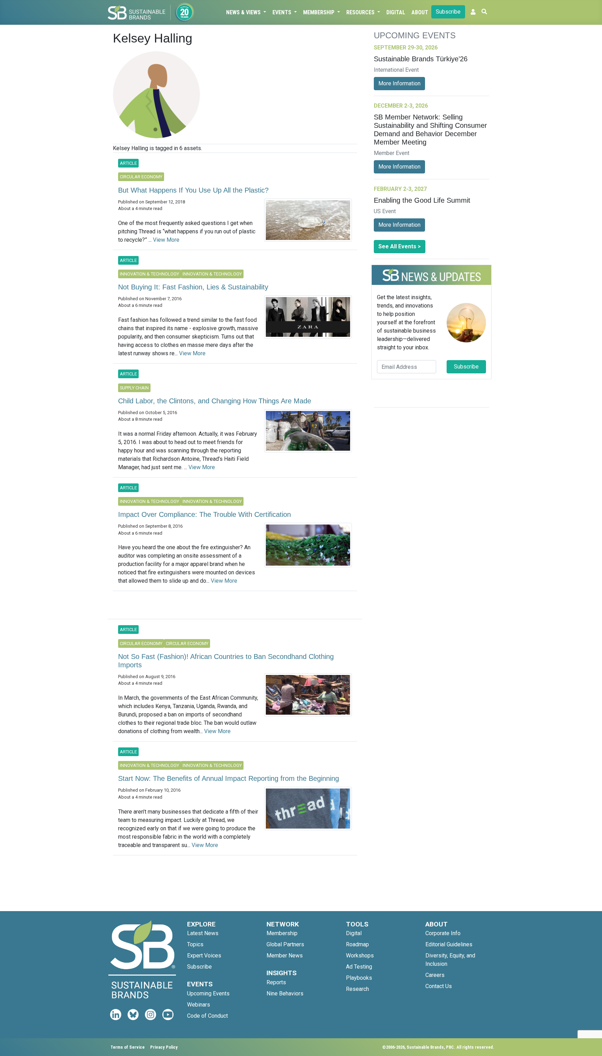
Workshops (360, 955)
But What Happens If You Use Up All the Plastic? (193, 190)
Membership (319, 12)
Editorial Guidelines (448, 944)
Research (357, 989)
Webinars (198, 1004)
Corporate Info (443, 933)
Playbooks (359, 978)
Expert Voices (204, 955)
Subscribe (448, 11)
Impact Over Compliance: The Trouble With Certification (204, 514)
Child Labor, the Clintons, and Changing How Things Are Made (214, 401)
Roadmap (357, 944)
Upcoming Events (208, 993)
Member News (285, 955)
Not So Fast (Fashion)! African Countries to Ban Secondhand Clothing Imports (226, 661)
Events (282, 12)
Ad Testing (359, 966)
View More (166, 239)
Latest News (202, 933)
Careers (435, 975)
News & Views (244, 12)
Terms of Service (127, 1047)
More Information (399, 83)
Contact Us (438, 986)
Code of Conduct (207, 1015)
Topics (195, 944)
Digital (395, 12)
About (419, 12)
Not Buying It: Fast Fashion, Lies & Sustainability (193, 287)
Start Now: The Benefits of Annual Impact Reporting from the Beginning (228, 778)
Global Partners (285, 944)
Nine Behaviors (285, 993)
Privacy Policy (164, 1047)
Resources (361, 12)
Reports (276, 982)
